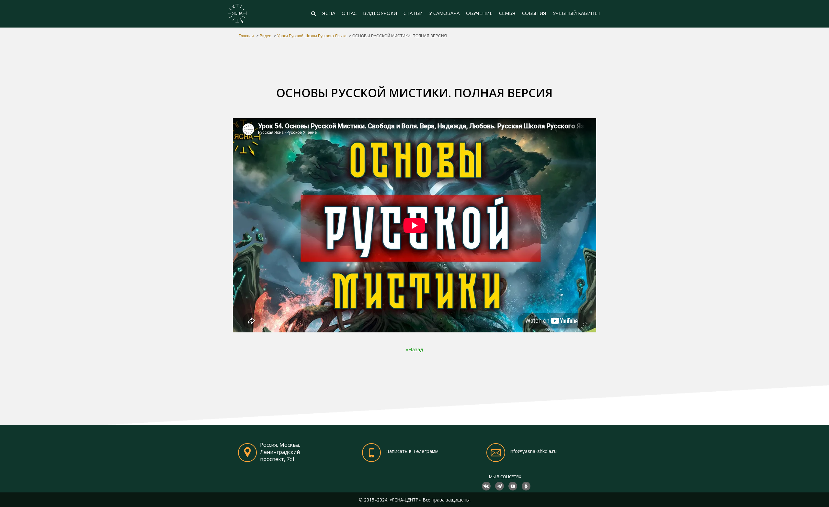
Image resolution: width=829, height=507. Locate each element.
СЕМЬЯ (507, 13)
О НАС (349, 13)
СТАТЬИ (413, 13)
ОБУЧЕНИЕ (479, 13)
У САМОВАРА (444, 13)
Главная (246, 36)
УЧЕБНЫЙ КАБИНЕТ (577, 13)
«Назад (414, 349)
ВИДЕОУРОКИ (380, 13)
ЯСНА (328, 13)
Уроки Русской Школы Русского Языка (311, 36)
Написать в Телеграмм (411, 451)
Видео (265, 36)
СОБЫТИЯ (534, 13)
